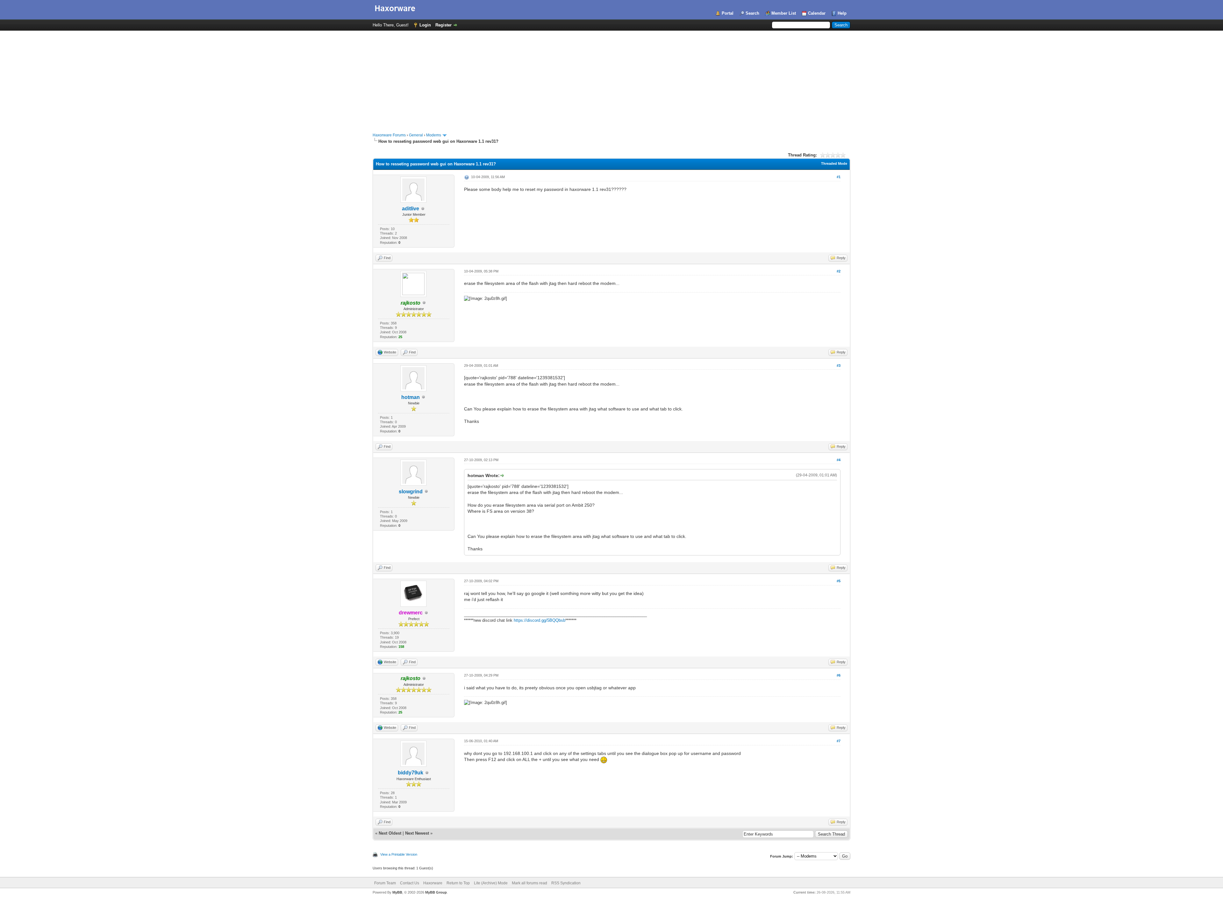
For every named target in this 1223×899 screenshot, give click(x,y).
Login (425, 25)
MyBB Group (436, 892)
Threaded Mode (834, 163)
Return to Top (458, 883)
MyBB (397, 892)
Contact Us (409, 883)
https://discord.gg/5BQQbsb (539, 620)
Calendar (817, 13)
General (416, 135)
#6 (838, 675)
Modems (433, 135)
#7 (838, 741)
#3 (838, 365)
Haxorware (432, 883)
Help (842, 13)
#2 (838, 271)
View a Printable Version (398, 854)
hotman (410, 397)
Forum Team (385, 883)
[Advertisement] (611, 78)
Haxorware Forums (389, 135)
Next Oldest (390, 833)
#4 (838, 460)
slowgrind (411, 491)
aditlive (410, 208)
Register (443, 25)
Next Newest (417, 833)
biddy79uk (410, 772)
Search (752, 13)
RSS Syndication (566, 883)
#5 (838, 581)
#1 (838, 177)
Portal (727, 13)
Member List (783, 13)
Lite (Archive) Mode (491, 883)
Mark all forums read (529, 883)
